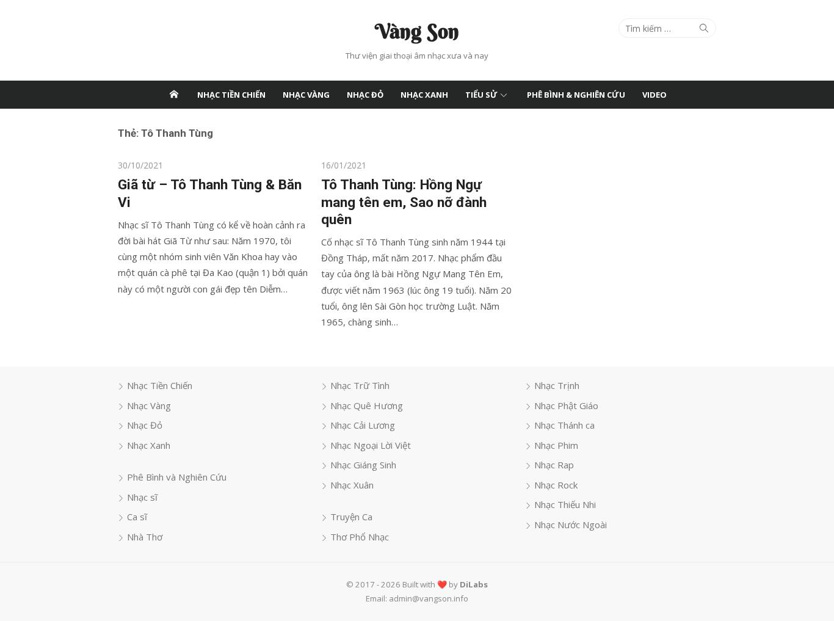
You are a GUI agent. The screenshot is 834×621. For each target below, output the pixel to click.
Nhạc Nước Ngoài (570, 524)
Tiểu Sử (481, 94)
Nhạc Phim (556, 445)
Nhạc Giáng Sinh (363, 465)
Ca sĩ (137, 516)
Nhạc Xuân (352, 485)
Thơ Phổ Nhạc (359, 537)
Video (654, 94)
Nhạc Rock (556, 485)
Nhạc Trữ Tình (360, 385)
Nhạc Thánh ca (564, 425)
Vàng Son (417, 31)
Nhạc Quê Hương (366, 405)
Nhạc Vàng (306, 94)
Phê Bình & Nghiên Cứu (576, 94)
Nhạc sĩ (142, 497)
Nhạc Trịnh (556, 385)
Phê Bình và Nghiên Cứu (177, 477)
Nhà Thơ (144, 537)
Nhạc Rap (554, 465)
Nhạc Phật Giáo (566, 405)
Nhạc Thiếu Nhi (565, 504)
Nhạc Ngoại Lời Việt (370, 445)
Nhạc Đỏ (365, 94)
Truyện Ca (351, 516)
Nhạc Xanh (424, 94)
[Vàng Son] (174, 95)
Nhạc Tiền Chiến (231, 94)
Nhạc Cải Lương (362, 425)
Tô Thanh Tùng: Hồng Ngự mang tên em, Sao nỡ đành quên (404, 201)
